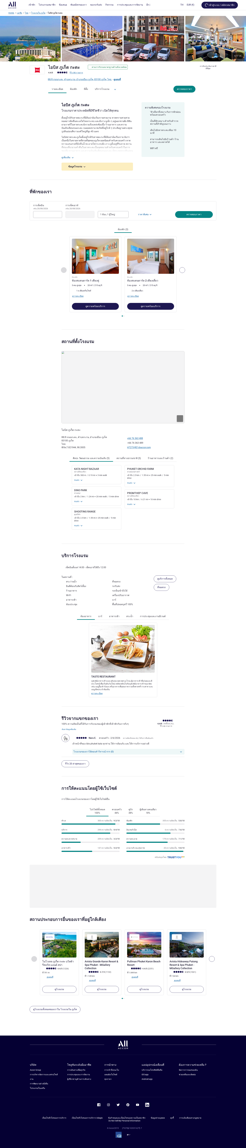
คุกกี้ (172, 1118)
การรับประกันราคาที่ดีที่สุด (208, 67)
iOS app (145, 1074)
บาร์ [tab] (100, 616)
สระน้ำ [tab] (129, 616)
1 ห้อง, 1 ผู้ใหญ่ (107, 214)
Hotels (11, 13)
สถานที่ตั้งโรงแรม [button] (78, 341)
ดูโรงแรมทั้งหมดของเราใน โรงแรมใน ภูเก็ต (55, 1009)
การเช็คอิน (40, 207)
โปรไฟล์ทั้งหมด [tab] (97, 811)
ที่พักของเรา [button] (41, 191)
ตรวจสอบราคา (184, 89)
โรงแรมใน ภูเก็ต (38, 13)
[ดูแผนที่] (123, 387)
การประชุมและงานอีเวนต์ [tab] (153, 616)
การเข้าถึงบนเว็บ (111, 1070)
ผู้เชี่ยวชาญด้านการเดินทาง (79, 1079)
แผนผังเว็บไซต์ (110, 1074)
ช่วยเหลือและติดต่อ (187, 1074)
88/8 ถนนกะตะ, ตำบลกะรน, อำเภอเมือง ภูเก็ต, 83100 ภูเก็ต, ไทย (80, 79)
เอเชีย (19, 13)
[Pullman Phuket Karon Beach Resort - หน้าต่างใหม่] (144, 945)
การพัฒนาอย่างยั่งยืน (39, 1083)
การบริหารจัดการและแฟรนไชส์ (44, 1074)
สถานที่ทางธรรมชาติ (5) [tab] (128, 458)
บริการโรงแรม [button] (75, 555)
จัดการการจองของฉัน (188, 1070)
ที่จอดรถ (161, 587)
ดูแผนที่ (117, 79)
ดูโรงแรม (59, 989)
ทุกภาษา (108, 1079)
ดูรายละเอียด (97, 693)
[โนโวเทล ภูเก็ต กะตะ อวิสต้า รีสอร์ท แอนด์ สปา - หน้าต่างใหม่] (59, 945)
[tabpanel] (123, 276)
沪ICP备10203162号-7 (132, 1128)
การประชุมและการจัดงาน (78, 1074)
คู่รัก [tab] (131, 811)
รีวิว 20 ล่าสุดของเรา (75, 763)
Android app (147, 1079)
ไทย (26, 13)
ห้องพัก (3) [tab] (123, 229)
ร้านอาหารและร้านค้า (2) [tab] (160, 458)
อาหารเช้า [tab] (114, 616)
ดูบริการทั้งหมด (165, 578)
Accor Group (35, 1070)
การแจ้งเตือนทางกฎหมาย (190, 1118)
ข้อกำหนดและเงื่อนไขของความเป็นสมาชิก (126, 1118)
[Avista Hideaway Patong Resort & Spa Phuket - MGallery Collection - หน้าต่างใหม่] (187, 945)
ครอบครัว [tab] (117, 811)
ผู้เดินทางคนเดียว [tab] (148, 811)
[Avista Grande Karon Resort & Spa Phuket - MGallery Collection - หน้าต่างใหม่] (102, 945)
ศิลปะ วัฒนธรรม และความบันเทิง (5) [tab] (91, 458)
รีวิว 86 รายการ (76, 73)
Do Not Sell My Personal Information (124, 1121)
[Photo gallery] (123, 38)
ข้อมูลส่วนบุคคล (158, 1118)
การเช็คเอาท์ (72, 207)
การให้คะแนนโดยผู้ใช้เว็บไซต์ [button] (89, 788)
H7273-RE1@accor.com (139, 447)
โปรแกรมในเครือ (37, 1088)
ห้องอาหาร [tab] (85, 616)
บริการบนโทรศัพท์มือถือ (152, 1070)
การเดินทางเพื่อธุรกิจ (76, 1070)
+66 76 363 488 (135, 438)
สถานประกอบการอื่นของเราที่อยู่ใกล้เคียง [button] (68, 919)
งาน (31, 1079)
